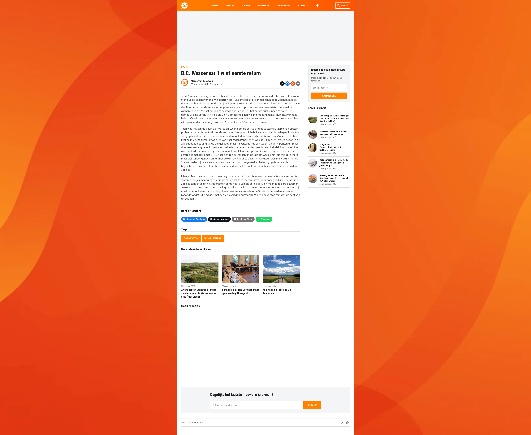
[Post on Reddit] (292, 83)
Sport (184, 66)
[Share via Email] (298, 83)
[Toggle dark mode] (317, 5)
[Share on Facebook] (287, 83)
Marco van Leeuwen (202, 80)
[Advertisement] (265, 36)
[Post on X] (282, 83)
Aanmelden (329, 95)
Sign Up (312, 405)
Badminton (191, 238)
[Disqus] (240, 346)
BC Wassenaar (212, 238)
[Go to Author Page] (184, 82)
